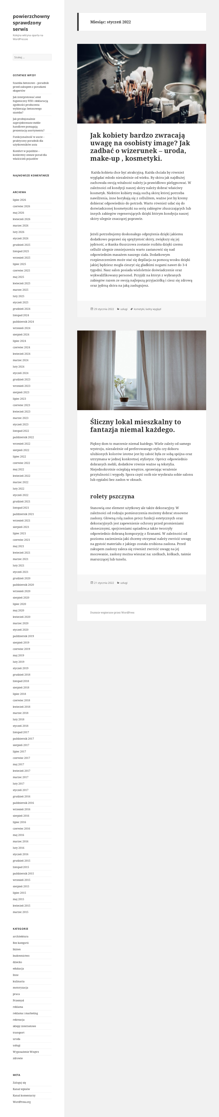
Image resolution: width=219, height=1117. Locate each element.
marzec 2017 (20, 777)
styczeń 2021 (20, 572)
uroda (16, 1039)
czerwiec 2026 (21, 206)
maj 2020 (18, 610)
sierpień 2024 (21, 334)
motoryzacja (20, 987)
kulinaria (19, 981)
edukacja (18, 968)
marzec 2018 (20, 713)
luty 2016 (18, 848)
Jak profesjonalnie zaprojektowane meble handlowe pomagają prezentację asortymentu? (28, 124)
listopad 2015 (21, 867)
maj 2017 (18, 764)
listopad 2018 (21, 681)
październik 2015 (23, 873)
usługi (16, 1045)
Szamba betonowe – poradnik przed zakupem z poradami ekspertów (31, 86)
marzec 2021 (20, 559)
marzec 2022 (20, 482)
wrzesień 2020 (21, 591)
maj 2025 (18, 277)
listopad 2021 (21, 507)
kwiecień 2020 (21, 617)
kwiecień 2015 (21, 905)
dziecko (17, 962)
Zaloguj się (19, 1082)
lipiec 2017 (19, 751)
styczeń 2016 (20, 854)
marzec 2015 (20, 912)
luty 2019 (18, 662)
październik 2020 (23, 585)
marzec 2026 (20, 225)
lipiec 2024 (19, 341)
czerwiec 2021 (21, 540)
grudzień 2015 (21, 860)
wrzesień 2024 (21, 328)
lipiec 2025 (19, 264)
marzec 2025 (20, 290)
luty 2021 (18, 565)
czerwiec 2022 (21, 463)
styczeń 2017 (20, 790)
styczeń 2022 (20, 495)
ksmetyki (139, 309)
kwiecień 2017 (21, 771)
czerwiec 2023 (21, 405)
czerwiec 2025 (21, 270)
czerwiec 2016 (21, 828)
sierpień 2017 (21, 745)
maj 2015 (18, 899)
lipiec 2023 (19, 399)
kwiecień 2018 (21, 707)
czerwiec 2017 (21, 758)
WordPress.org (22, 1102)
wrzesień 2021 (21, 520)
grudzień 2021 (21, 501)
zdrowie (18, 1058)
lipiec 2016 (19, 822)
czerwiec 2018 (21, 700)
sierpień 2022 (21, 450)
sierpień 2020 (21, 597)
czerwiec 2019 (21, 649)
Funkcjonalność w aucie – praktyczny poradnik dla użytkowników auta (28, 140)
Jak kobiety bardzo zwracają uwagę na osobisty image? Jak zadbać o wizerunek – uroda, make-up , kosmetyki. (140, 147)
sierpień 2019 (21, 642)
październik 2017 (23, 738)
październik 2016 (23, 803)
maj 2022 (18, 469)
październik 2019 (23, 636)
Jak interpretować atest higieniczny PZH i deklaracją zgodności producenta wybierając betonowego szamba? (30, 104)
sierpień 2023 (21, 392)
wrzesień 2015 (21, 880)
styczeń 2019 (20, 668)
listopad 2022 (21, 431)
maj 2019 (18, 655)
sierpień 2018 (21, 687)
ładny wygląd (153, 309)
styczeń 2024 (20, 373)
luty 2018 (18, 719)
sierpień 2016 (21, 816)
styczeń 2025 (20, 302)
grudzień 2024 (21, 309)
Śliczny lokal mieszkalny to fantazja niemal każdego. (135, 425)
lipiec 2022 (19, 456)
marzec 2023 (20, 418)
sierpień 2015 (21, 886)
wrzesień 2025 (21, 257)
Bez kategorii (21, 943)
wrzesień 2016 (21, 809)
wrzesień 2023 (21, 386)
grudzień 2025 (21, 245)
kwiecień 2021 (21, 552)
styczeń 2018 (20, 726)
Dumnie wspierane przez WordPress (112, 612)
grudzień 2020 (21, 578)
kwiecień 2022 (21, 476)
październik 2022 (23, 437)
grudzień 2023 (21, 379)
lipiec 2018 (19, 694)
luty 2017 (18, 783)
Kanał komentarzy (24, 1095)
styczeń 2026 (20, 238)
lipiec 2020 (19, 604)
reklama (18, 1007)
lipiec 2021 (19, 533)
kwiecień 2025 (21, 283)
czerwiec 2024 (21, 347)
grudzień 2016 (21, 796)
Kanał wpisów (21, 1089)
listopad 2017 (21, 732)
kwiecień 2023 (21, 411)
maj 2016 (18, 835)
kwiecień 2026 (21, 219)
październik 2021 (23, 514)
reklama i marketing (25, 1013)
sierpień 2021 (21, 527)
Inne (15, 975)
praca (16, 994)
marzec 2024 (20, 360)
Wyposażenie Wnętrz (26, 1052)
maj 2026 (18, 212)
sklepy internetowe (24, 1026)
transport (18, 1032)
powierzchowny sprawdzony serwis (31, 22)
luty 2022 (18, 488)
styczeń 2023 (20, 424)
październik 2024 (23, 321)
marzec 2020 (20, 623)
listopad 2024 (21, 315)
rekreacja (19, 1020)
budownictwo (21, 956)
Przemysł (18, 1000)
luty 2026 (18, 232)
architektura (20, 936)
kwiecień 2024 (21, 354)
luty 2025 (18, 296)
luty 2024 (18, 366)
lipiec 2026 (19, 200)
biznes (17, 949)
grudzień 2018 (21, 674)
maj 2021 (18, 546)
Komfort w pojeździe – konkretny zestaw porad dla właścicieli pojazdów (30, 155)
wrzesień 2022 (21, 443)
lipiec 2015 (19, 893)
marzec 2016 (20, 841)
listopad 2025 (21, 251)
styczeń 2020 (20, 629)
